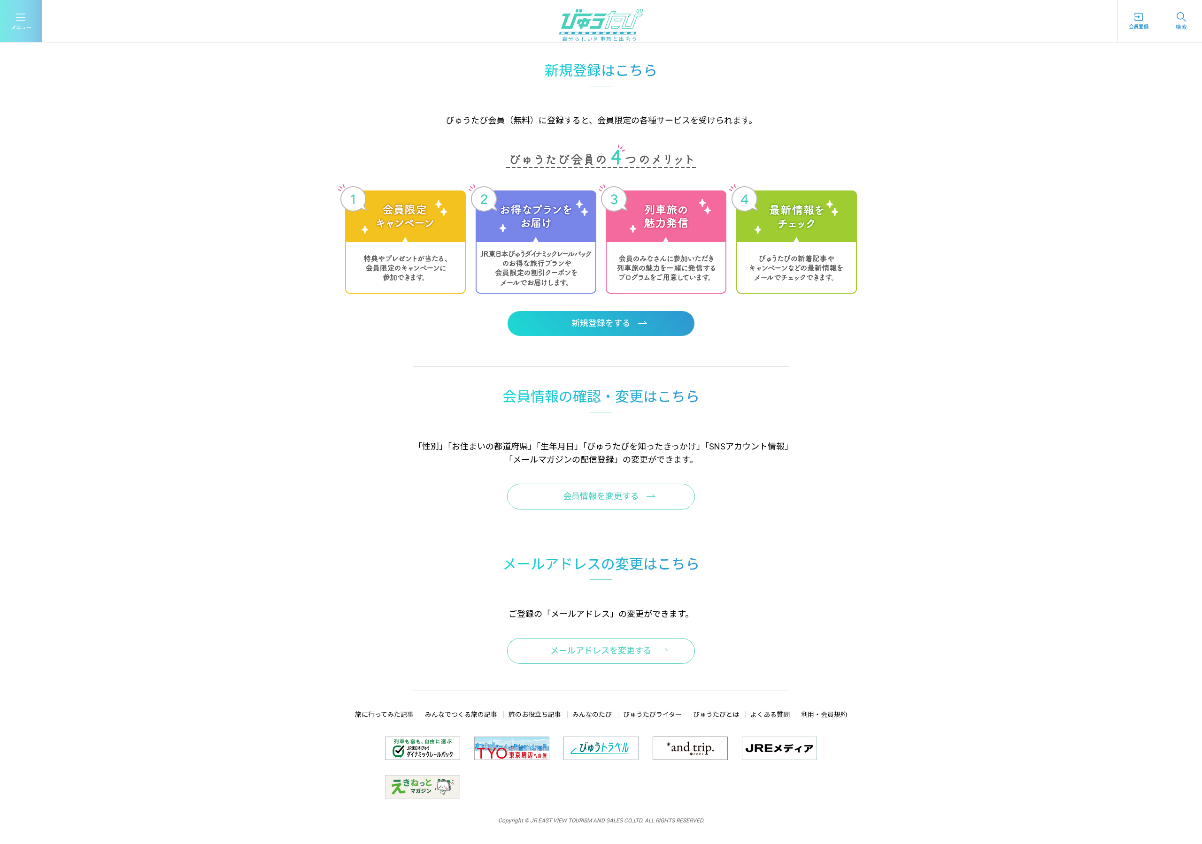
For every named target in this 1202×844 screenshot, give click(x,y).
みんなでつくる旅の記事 (461, 714)
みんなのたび (592, 714)
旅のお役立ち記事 (535, 714)
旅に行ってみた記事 (384, 714)
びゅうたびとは (716, 714)
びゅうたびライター (652, 714)
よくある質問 (770, 714)
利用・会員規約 (824, 714)
